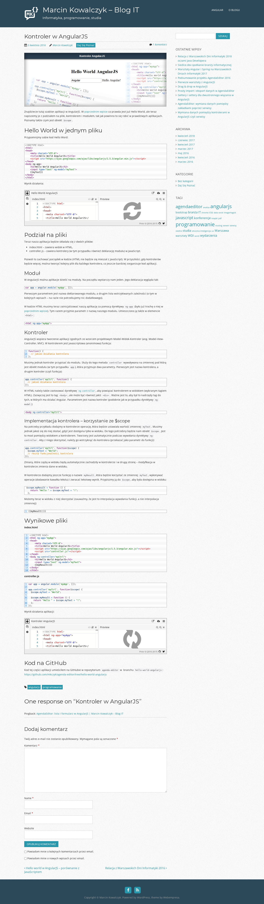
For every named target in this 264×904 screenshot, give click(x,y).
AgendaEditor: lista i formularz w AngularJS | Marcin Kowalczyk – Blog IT (79, 713)
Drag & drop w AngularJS (193, 86)
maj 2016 (183, 153)
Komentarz (32, 745)
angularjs (34, 687)
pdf (220, 218)
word (196, 236)
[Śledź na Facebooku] (128, 890)
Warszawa (222, 230)
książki (215, 218)
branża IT (194, 212)
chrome (205, 212)
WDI (191, 235)
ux (213, 231)
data (216, 212)
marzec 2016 (185, 161)
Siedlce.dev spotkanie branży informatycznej (204, 65)
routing (218, 225)
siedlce (179, 231)
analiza (206, 207)
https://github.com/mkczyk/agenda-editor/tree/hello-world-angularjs (65, 674)
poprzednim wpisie (96, 111)
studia (187, 230)
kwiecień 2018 (186, 136)
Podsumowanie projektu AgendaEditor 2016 (204, 78)
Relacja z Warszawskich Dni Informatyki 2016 (135, 868)
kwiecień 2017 (186, 144)
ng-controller (86, 391)
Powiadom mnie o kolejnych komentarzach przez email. (60, 851)
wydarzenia (208, 235)
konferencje (202, 218)
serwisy (233, 225)
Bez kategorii (185, 181)
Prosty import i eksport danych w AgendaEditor (206, 90)
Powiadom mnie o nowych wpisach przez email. (56, 858)
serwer (226, 225)
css (211, 212)
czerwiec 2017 (186, 140)
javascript (184, 217)
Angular (217, 10)
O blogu (234, 10)
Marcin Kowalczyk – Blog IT (91, 9)
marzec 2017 (185, 148)
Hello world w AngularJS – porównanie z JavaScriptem (51, 870)
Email (28, 813)
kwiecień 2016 (186, 157)
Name (29, 798)
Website (29, 828)
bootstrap (181, 212)
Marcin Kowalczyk (63, 45)
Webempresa (171, 897)
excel (221, 212)
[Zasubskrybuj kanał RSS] (138, 890)
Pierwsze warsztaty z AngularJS (196, 82)
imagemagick (230, 212)
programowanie (52, 687)
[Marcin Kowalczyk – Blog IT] (31, 16)
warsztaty (181, 235)
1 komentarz (160, 44)
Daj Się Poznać (85, 45)
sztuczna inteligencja (201, 231)
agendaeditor (189, 206)
